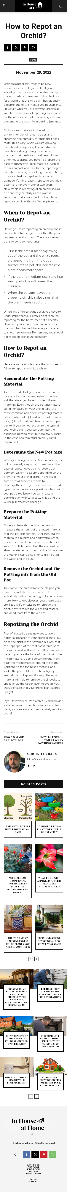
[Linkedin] (34, 764)
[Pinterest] (24, 47)
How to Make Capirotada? (14, 739)
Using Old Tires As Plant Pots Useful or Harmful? (49, 829)
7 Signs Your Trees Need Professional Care (17, 829)
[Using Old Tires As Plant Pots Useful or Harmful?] (49, 807)
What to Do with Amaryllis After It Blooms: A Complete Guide (49, 882)
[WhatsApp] (33, 47)
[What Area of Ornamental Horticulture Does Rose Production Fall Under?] (18, 858)
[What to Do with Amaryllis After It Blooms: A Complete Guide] (49, 858)
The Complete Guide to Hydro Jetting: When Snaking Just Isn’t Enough (50, 1041)
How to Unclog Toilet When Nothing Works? (50, 740)
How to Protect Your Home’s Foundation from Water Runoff (16, 1040)
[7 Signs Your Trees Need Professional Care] (18, 807)
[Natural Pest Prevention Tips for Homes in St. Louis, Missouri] (50, 1067)
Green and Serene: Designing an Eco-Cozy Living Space (49, 941)
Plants (33, 60)
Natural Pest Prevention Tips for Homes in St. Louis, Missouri (50, 1081)
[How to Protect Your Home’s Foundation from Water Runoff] (17, 1026)
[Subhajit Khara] (14, 762)
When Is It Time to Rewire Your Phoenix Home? (16, 1080)
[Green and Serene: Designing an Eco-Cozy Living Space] (49, 919)
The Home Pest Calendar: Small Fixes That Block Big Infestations (50, 993)
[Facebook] (7, 47)
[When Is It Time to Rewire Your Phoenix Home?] (17, 1067)
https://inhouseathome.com (41, 759)
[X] (16, 47)
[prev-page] (30, 959)
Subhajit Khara (42, 754)
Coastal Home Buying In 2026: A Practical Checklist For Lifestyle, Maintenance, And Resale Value (16, 997)
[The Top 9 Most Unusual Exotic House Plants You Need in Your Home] (18, 919)
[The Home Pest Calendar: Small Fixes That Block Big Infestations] (50, 979)
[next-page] (36, 959)
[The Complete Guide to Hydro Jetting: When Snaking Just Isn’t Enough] (50, 1026)
